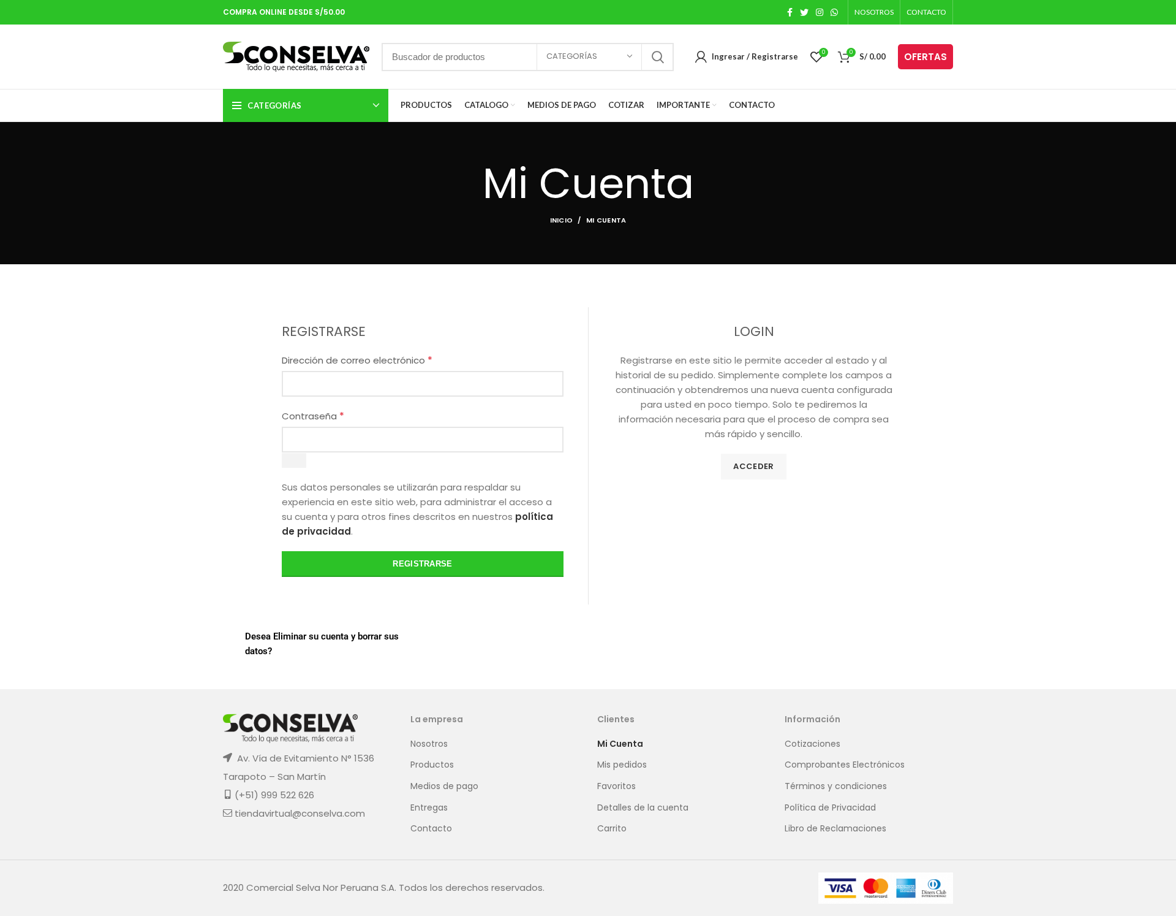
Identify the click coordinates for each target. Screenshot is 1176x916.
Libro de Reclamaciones (835, 828)
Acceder (753, 466)
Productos (432, 765)
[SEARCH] (657, 57)
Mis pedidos (622, 765)
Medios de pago (444, 786)
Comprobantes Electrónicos (845, 765)
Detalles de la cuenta (642, 808)
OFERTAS (925, 56)
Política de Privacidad (830, 808)
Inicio (561, 220)
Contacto (431, 828)
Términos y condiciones (836, 786)
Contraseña (313, 416)
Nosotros (429, 744)
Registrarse (422, 563)
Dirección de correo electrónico (357, 360)
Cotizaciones (812, 744)
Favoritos (616, 786)
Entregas (429, 808)
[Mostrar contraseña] (294, 460)
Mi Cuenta (620, 744)
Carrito (612, 828)
